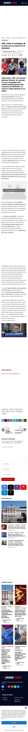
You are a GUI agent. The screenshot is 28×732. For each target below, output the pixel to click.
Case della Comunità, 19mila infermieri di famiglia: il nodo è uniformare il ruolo (16, 544)
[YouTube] (12, 686)
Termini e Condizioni (8, 730)
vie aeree (4, 413)
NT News (8, 37)
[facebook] (2, 686)
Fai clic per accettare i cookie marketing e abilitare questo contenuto (14, 191)
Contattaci (22, 730)
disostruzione (5, 409)
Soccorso (12, 411)
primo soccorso (18, 409)
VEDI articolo (18, 101)
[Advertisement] (14, 22)
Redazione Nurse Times (9, 51)
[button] (26, 707)
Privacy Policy (16, 730)
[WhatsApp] (15, 686)
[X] (6, 686)
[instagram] (9, 686)
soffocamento (19, 411)
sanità (7, 411)
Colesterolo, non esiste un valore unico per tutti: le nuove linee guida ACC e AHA (17, 527)
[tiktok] (21, 686)
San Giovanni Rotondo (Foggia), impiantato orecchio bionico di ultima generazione (13, 517)
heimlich (11, 409)
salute (3, 411)
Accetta (14, 722)
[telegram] (18, 686)
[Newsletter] (2, 689)
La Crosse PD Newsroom (12, 373)
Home (2, 37)
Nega (14, 726)
